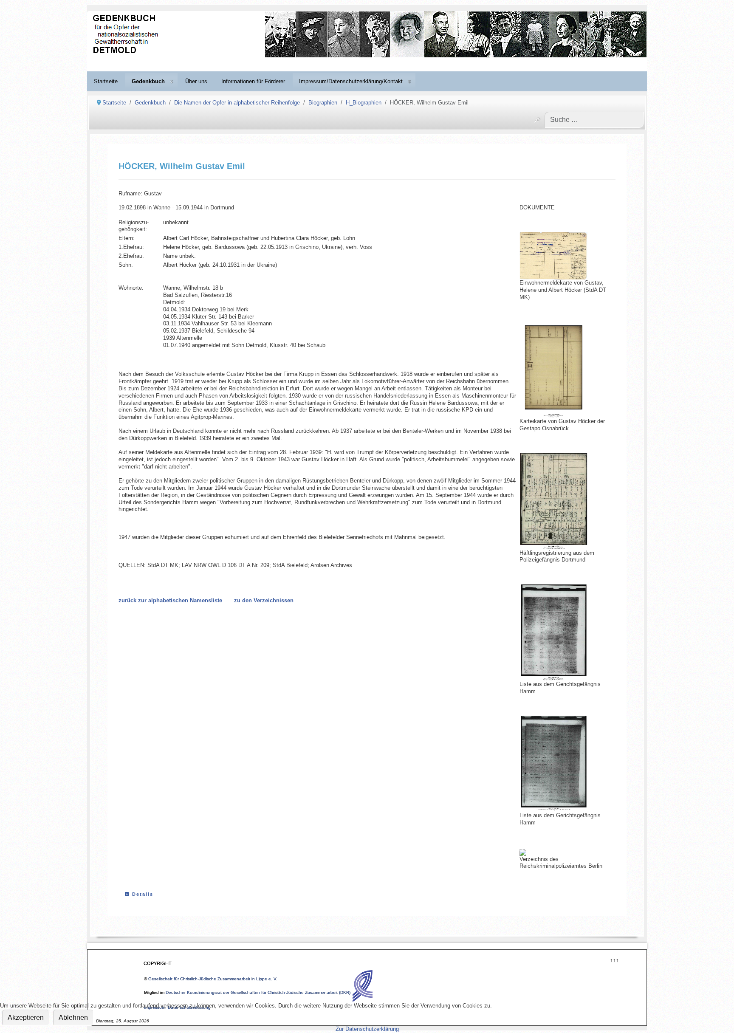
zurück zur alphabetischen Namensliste (170, 600)
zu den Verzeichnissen (264, 600)
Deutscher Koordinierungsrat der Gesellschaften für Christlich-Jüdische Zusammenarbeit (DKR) (258, 992)
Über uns (196, 81)
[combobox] (594, 120)
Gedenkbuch (148, 81)
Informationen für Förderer (253, 81)
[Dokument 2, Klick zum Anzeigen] (561, 370)
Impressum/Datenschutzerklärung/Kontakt (351, 81)
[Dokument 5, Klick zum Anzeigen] (561, 764)
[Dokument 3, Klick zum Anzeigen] (561, 501)
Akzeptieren (26, 1017)
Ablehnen (73, 1017)
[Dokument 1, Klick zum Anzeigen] (561, 255)
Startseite (106, 81)
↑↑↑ (614, 959)
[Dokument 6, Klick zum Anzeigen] (522, 852)
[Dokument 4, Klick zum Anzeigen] (561, 632)
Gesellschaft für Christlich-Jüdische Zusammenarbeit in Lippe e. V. (212, 979)
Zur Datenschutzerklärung (367, 1029)
